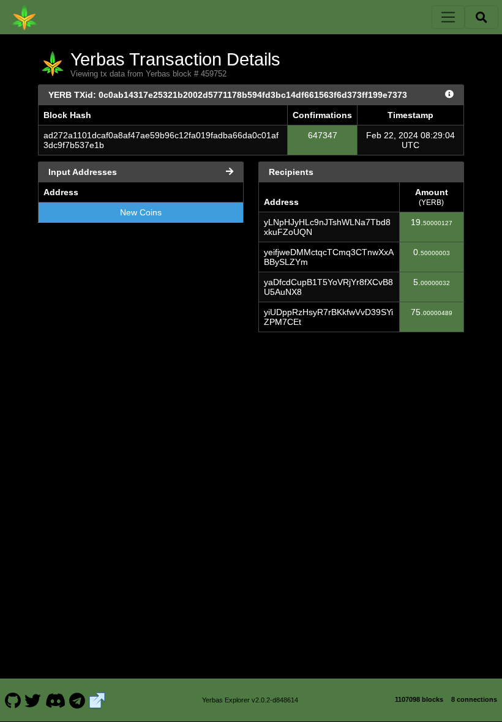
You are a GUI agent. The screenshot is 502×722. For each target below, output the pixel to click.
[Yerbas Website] (97, 700)
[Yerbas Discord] (55, 700)
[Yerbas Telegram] (77, 700)
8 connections (474, 699)
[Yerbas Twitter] (33, 700)
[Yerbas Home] (24, 17)
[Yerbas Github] (12, 700)
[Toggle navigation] (448, 17)
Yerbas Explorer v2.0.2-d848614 (250, 700)
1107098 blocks (419, 699)
